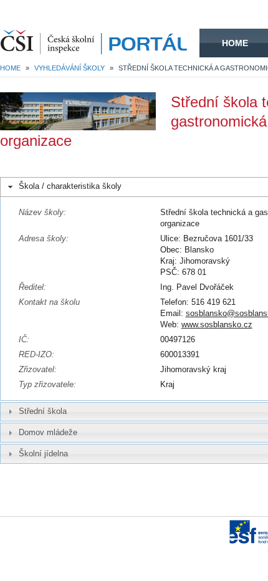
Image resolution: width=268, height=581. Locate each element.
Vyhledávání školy (69, 68)
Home (235, 43)
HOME (99, 43)
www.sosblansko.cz (216, 324)
